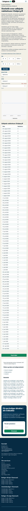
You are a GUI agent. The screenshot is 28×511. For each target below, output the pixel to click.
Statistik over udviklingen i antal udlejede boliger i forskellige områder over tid (13, 387)
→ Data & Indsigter (8, 370)
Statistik (3, 472)
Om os (3, 462)
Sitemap (3, 473)
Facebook (2, 457)
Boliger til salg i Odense (7, 500)
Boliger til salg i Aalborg (7, 502)
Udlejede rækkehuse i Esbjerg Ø (9, 6)
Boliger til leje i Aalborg (6, 483)
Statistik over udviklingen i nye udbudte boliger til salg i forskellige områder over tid (13, 394)
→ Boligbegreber (7, 372)
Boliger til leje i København (7, 479)
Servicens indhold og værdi (8, 468)
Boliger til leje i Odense (6, 482)
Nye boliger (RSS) (5, 474)
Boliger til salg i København (7, 498)
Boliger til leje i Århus (6, 481)
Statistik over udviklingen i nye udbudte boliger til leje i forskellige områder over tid (13, 384)
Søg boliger (14, 355)
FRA (2, 56)
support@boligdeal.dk (6, 450)
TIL (2, 61)
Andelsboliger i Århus (6, 490)
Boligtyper (4, 72)
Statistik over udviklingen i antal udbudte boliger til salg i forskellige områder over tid (13, 390)
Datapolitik (4, 469)
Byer (2, 78)
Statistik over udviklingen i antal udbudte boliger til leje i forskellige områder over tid (13, 381)
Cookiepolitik (4, 470)
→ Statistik (6, 374)
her (15, 363)
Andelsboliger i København (7, 489)
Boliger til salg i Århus (6, 499)
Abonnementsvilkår (6, 465)
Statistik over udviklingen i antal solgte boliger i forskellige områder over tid (12, 397)
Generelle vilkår (5, 466)
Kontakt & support (5, 464)
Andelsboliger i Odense (7, 491)
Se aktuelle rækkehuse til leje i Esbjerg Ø (11, 53)
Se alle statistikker (5, 4)
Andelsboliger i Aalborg (7, 493)
